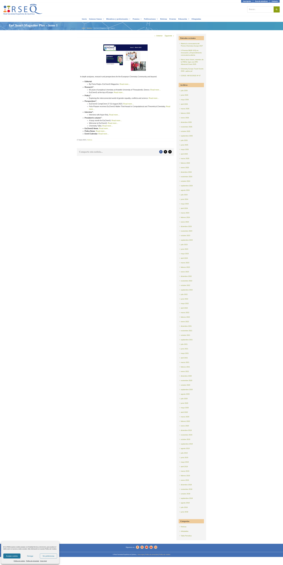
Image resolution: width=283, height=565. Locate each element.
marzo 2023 (185, 263)
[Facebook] (137, 547)
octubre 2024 (185, 181)
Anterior (159, 36)
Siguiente (168, 36)
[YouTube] (146, 547)
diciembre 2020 (186, 376)
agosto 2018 (185, 503)
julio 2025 (184, 140)
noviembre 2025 (186, 127)
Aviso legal (43, 561)
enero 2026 (185, 118)
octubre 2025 (185, 131)
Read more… (125, 84)
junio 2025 (184, 145)
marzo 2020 (185, 417)
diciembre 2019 (186, 430)
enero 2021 (185, 371)
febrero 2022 (185, 317)
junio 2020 (184, 403)
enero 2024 (185, 222)
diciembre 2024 (186, 172)
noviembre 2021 (186, 331)
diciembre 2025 (186, 122)
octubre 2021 (185, 335)
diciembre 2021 (186, 326)
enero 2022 (185, 321)
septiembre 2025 (187, 136)
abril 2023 (184, 258)
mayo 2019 (185, 462)
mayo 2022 (185, 303)
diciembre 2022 (186, 276)
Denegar (30, 556)
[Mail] (155, 547)
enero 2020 (185, 426)
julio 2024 (184, 195)
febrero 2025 (185, 163)
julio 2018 (184, 507)
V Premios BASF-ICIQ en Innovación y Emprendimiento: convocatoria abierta (191, 53)
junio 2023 (184, 249)
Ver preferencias (48, 556)
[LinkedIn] (151, 547)
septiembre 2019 (187, 444)
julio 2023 (184, 244)
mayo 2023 (185, 253)
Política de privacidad (32, 561)
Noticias (89, 140)
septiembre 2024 (187, 186)
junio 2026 (184, 95)
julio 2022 (184, 294)
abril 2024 (184, 208)
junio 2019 (184, 457)
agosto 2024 (185, 190)
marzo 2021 (185, 362)
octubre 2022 (185, 285)
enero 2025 (185, 167)
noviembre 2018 (186, 489)
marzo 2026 (185, 109)
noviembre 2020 (186, 380)
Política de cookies (19, 561)
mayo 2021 (185, 353)
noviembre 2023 (186, 231)
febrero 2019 (185, 475)
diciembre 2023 (186, 226)
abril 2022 (184, 308)
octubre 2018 (185, 494)
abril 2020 (184, 412)
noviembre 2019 (186, 435)
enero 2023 (185, 272)
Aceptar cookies (12, 556)
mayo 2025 (185, 149)
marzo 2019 (185, 471)
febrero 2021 (185, 367)
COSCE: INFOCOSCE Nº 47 (191, 75)
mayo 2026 (185, 99)
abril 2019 (184, 466)
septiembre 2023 (187, 240)
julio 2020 (184, 398)
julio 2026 (184, 90)
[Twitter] (142, 547)
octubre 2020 (185, 385)
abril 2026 (184, 104)
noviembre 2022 (186, 281)
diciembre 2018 (186, 485)
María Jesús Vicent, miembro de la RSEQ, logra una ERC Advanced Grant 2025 (192, 62)
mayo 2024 (185, 204)
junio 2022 (184, 299)
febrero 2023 (185, 267)
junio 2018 (184, 512)
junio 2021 (184, 349)
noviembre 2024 (186, 176)
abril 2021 (184, 358)
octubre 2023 (185, 235)
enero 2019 (185, 480)
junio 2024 (184, 199)
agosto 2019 (185, 448)
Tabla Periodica (186, 536)
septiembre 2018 (187, 498)
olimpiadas (184, 531)
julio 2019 (184, 453)
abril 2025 (184, 154)
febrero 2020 (185, 421)
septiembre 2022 (187, 290)
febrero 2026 (185, 113)
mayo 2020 (185, 408)
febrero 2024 (185, 217)
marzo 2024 (185, 213)
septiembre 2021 (187, 340)
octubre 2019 (185, 439)
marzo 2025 (185, 158)
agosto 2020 (185, 394)
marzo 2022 (185, 312)
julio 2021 (184, 344)
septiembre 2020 (187, 389)
